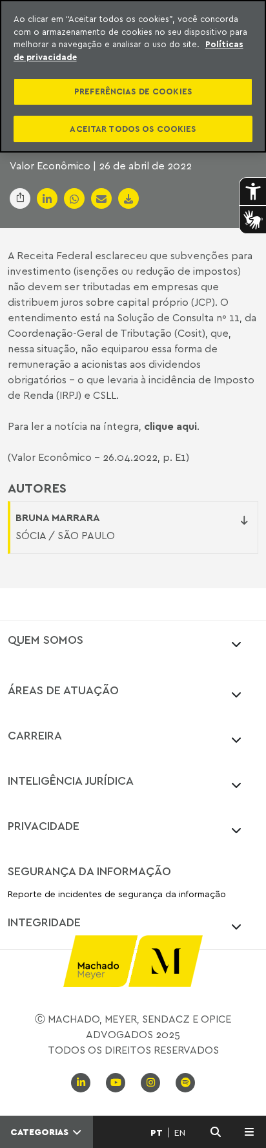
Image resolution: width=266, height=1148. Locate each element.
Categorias (40, 1132)
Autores (37, 488)
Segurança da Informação (89, 871)
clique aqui (170, 426)
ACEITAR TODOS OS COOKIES (133, 128)
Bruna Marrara (57, 517)
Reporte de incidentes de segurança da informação (117, 894)
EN (179, 1132)
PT (156, 1132)
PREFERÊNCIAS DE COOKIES (133, 91)
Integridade (44, 922)
